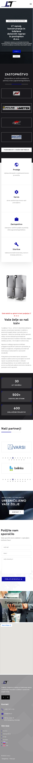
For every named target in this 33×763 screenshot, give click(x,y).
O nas (4, 737)
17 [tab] (19, 460)
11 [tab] (27, 458)
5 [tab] (13, 458)
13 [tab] (9, 460)
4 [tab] (10, 458)
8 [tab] (20, 458)
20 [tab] (25, 481)
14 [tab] (11, 460)
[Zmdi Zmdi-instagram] (8, 697)
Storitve (16, 249)
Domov (5, 731)
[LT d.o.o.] (8, 4)
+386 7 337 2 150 (9, 709)
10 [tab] (25, 458)
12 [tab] (30, 458)
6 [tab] (15, 458)
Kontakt (16, 56)
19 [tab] (24, 460)
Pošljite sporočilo (12, 579)
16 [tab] (16, 460)
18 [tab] (21, 460)
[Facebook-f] (3, 697)
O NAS (16, 51)
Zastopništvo (16, 224)
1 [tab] (3, 458)
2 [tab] (5, 458)
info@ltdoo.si (8, 713)
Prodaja (16, 170)
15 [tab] (14, 460)
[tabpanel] (16, 447)
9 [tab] (22, 458)
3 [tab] (8, 458)
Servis (16, 197)
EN (7, 745)
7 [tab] (17, 458)
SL (7, 742)
